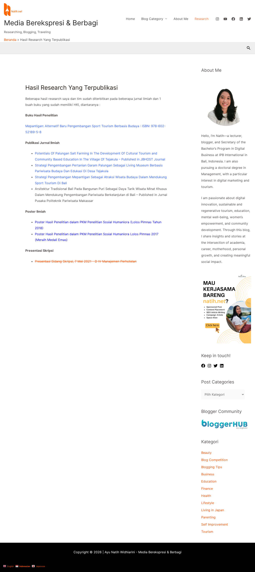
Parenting (208, 517)
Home (130, 19)
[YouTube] (225, 19)
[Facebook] (233, 19)
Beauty (206, 453)
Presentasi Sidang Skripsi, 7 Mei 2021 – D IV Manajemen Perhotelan (85, 261)
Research (201, 19)
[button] (248, 47)
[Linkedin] (241, 19)
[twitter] (216, 366)
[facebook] (203, 366)
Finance (207, 488)
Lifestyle (207, 503)
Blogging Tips (211, 467)
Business (207, 474)
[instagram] (210, 366)
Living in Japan (212, 510)
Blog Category (152, 19)
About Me (181, 19)
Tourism (207, 532)
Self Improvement (214, 524)
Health (206, 496)
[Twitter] (249, 19)
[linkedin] (222, 366)
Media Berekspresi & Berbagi (51, 23)
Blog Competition (214, 460)
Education (208, 481)
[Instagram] (217, 19)
